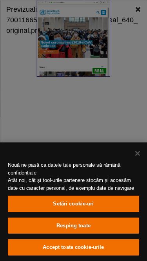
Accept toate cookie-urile (73, 247)
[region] (73, 201)
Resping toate (73, 226)
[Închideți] (137, 153)
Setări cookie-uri (73, 204)
